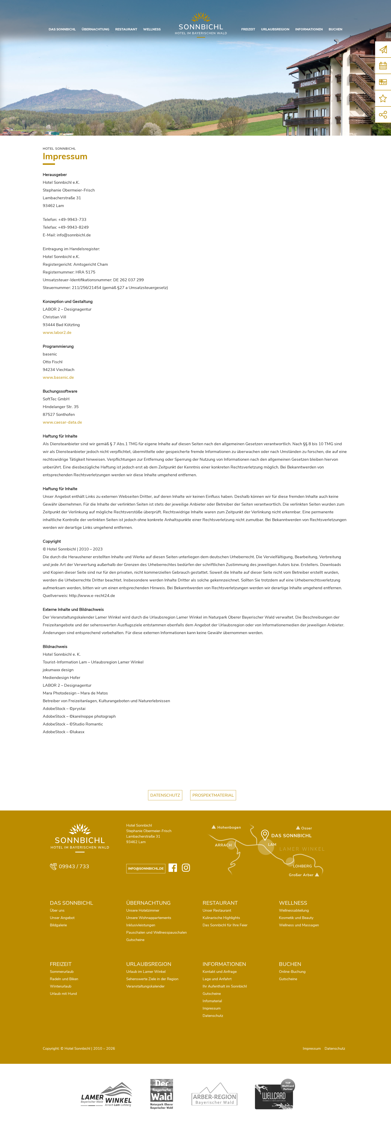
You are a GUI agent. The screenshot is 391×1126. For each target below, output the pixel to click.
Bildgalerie (58, 925)
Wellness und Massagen (299, 925)
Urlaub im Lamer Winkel (146, 971)
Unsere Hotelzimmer (142, 910)
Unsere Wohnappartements (148, 917)
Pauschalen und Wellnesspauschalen (156, 932)
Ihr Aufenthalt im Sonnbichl (225, 986)
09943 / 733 (74, 866)
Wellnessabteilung (294, 910)
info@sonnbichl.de (146, 868)
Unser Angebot (62, 917)
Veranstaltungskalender (145, 986)
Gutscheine (135, 939)
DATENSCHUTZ (165, 795)
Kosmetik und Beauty (296, 917)
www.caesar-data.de (62, 422)
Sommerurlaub (62, 971)
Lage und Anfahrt (217, 979)
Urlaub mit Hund (63, 993)
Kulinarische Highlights (221, 917)
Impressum (212, 1008)
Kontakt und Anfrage (220, 971)
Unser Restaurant (217, 910)
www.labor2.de (57, 332)
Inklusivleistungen (140, 925)
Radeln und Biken (64, 979)
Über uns (57, 910)
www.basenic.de (58, 377)
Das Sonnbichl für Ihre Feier (225, 925)
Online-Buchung (292, 971)
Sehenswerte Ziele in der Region (152, 979)
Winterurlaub (60, 986)
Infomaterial (212, 1001)
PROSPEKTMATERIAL (213, 795)
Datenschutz (213, 1015)
